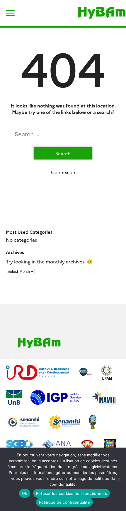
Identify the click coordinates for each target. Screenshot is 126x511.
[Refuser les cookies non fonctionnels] (119, 479)
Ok (24, 493)
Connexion (63, 172)
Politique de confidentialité (64, 502)
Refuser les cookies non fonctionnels (71, 493)
